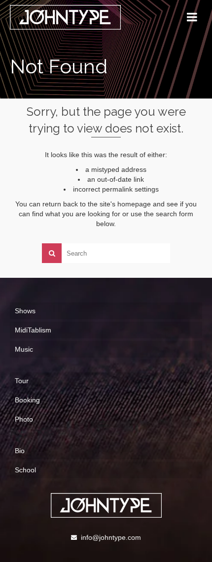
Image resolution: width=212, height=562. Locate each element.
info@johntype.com (111, 537)
